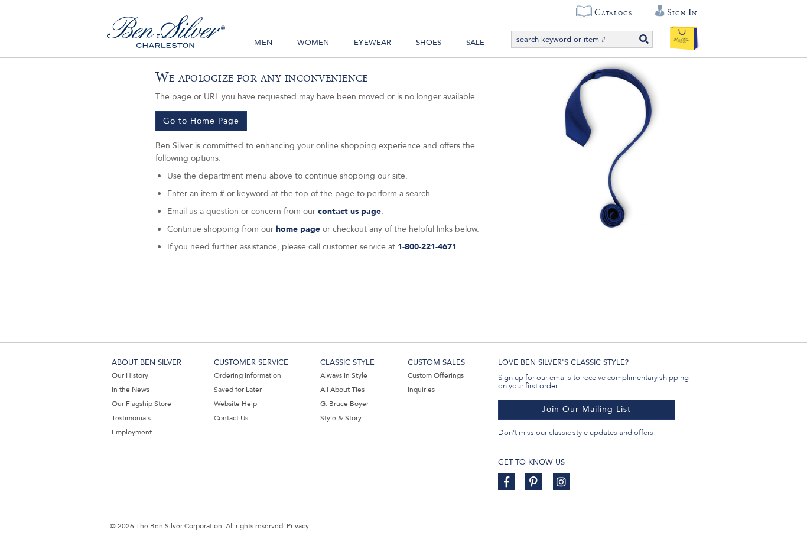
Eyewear (372, 42)
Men (263, 42)
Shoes (428, 42)
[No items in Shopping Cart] (683, 35)
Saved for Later (238, 389)
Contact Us (231, 418)
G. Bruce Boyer (344, 403)
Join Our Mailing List (586, 409)
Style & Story (341, 418)
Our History (130, 375)
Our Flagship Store (141, 403)
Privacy (298, 526)
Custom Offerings (436, 375)
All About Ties (342, 389)
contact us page (349, 211)
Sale (475, 42)
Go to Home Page (201, 120)
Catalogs (613, 12)
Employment (132, 432)
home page (298, 229)
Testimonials (131, 418)
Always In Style (343, 375)
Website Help (235, 403)
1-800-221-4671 (427, 246)
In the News (130, 389)
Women (313, 42)
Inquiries (421, 389)
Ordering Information (247, 375)
